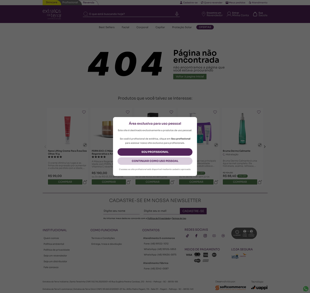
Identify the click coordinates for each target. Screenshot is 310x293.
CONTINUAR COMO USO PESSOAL (155, 161)
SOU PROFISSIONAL (155, 152)
